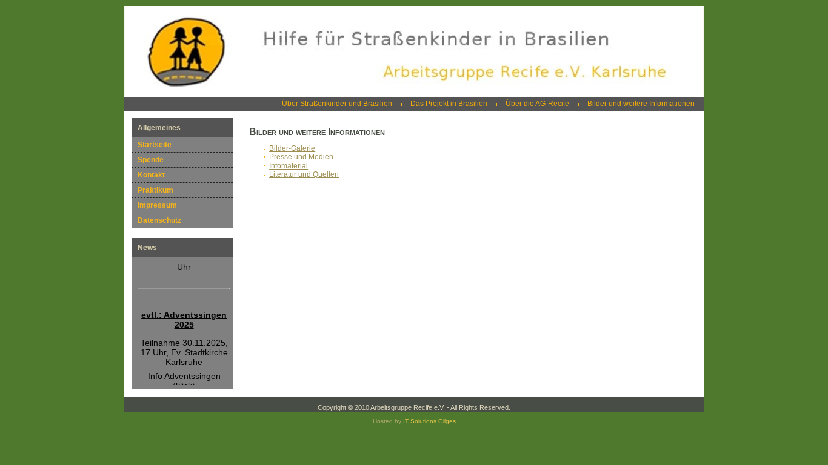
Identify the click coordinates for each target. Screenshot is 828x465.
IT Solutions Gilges (429, 421)
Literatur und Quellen (304, 174)
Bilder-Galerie (292, 148)
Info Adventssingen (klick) (184, 378)
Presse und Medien (301, 157)
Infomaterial (288, 166)
